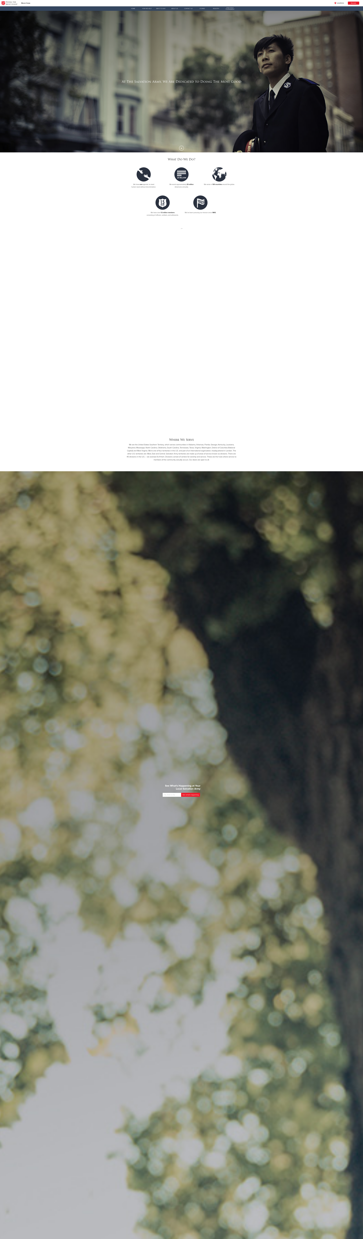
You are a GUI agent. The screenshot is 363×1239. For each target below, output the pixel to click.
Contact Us (188, 8)
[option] (181, 81)
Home (133, 8)
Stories (202, 8)
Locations (340, 3)
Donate (353, 3)
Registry (216, 8)
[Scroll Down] (181, 148)
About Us (174, 8)
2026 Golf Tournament (229, 8)
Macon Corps (25, 3)
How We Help (147, 8)
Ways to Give (160, 8)
